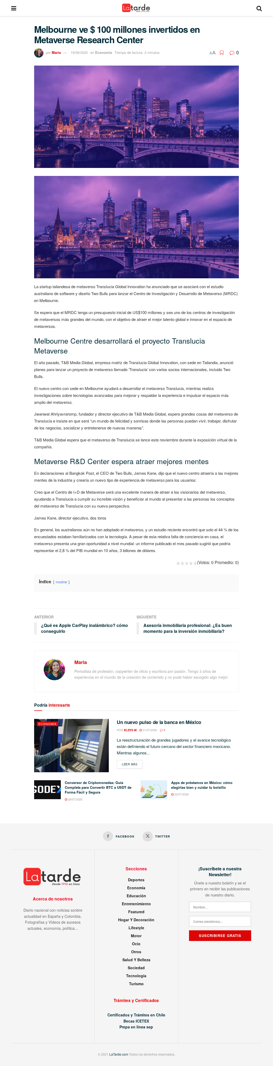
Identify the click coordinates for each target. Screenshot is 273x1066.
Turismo (136, 983)
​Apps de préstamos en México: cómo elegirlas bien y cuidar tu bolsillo (201, 785)
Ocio (136, 943)
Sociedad (136, 967)
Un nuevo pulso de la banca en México (159, 722)
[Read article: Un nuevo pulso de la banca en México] (71, 745)
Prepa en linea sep (136, 1026)
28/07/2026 (74, 799)
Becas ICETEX (136, 1021)
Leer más (132, 764)
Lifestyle (136, 927)
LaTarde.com (118, 1054)
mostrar (61, 581)
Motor (136, 935)
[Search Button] (259, 8)
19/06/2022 (79, 52)
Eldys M (130, 730)
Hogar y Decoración (136, 919)
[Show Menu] (13, 8)
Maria (56, 52)
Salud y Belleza (136, 959)
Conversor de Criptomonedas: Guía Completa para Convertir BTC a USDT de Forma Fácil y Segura (98, 787)
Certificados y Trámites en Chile (136, 1014)
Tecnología (136, 975)
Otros (136, 951)
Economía (103, 52)
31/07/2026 (149, 730)
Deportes (136, 879)
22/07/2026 (181, 794)
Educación (136, 895)
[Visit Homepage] (136, 8)
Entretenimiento (136, 903)
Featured (136, 911)
